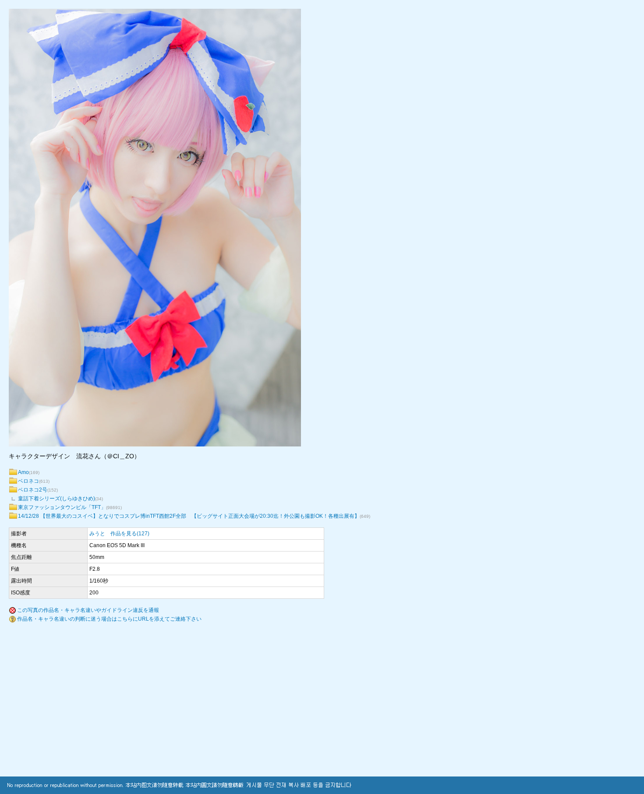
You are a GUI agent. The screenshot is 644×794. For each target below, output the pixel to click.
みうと (97, 534)
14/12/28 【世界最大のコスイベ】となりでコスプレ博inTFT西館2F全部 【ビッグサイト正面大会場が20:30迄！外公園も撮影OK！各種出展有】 (189, 516)
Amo (23, 472)
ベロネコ (28, 481)
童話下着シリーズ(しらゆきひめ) (56, 498)
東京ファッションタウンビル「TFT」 (62, 507)
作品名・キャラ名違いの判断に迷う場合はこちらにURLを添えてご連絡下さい (109, 619)
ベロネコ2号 (32, 490)
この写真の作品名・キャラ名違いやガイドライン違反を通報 (88, 610)
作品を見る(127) (129, 534)
